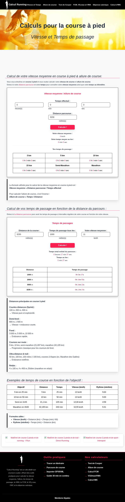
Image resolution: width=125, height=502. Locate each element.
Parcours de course (56, 467)
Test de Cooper (65, 5)
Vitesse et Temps (34, 5)
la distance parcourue (22, 214)
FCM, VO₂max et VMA (82, 5)
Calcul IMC (93, 480)
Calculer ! (62, 127)
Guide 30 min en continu (58, 476)
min (50, 109)
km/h (96, 238)
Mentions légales (62, 498)
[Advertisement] (62, 63)
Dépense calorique (101, 5)
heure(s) (18, 109)
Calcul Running (16, 4)
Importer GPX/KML (55, 472)
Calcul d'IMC (115, 5)
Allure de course (50, 5)
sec (83, 109)
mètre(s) (62, 121)
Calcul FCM (93, 472)
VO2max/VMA (94, 476)
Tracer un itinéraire (55, 463)
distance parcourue (26, 85)
